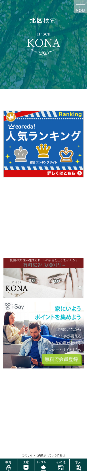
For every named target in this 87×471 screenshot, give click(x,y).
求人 (78, 462)
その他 (60, 462)
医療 (26, 462)
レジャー (43, 462)
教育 (8, 462)
